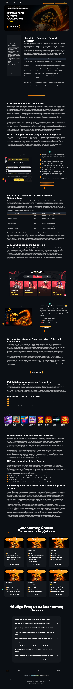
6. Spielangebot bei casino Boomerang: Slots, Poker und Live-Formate (14, 55)
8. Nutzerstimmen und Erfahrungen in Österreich (13, 62)
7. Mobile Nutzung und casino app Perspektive (14, 59)
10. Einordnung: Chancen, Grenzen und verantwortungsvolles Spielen (13, 69)
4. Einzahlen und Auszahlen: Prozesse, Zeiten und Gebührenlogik (13, 48)
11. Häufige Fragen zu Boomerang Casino (12, 74)
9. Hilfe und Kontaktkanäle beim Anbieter (13, 65)
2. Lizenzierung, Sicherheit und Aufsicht (13, 41)
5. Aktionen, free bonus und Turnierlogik (13, 52)
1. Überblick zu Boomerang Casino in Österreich (13, 37)
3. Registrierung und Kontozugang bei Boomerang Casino (12, 44)
